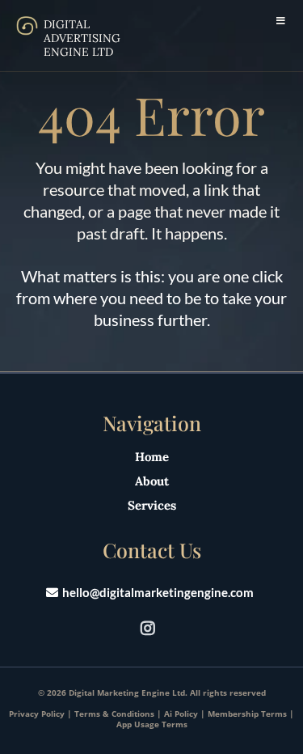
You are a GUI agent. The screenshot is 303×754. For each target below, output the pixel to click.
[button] (279, 21)
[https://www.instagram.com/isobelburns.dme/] (152, 627)
